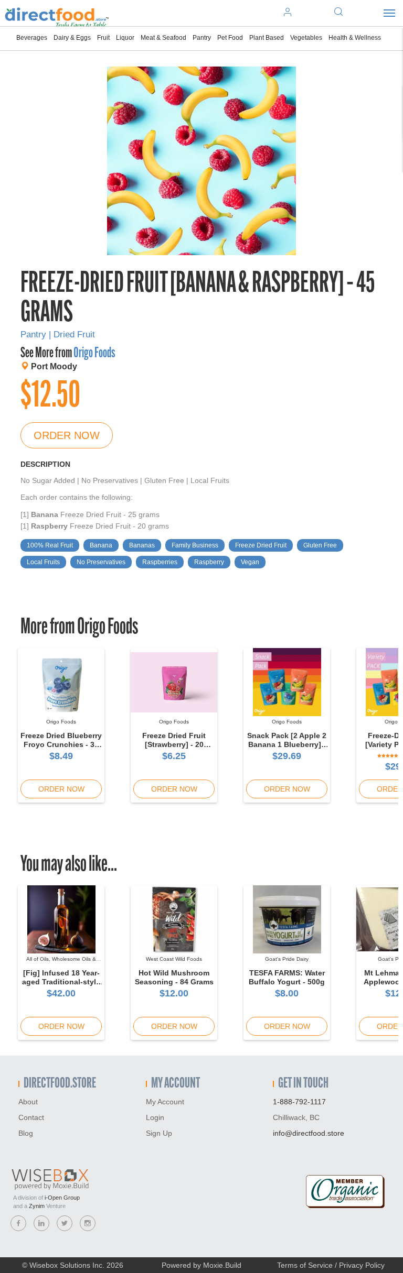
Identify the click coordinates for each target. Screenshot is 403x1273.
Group (62, 1197)
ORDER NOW (67, 435)
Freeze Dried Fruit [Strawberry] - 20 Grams (174, 744)
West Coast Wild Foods (174, 959)
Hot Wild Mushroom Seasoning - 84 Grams (174, 977)
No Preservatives (101, 562)
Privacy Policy (362, 1265)
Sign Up (159, 1133)
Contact (31, 1117)
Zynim (37, 1206)
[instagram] (88, 1223)
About (28, 1102)
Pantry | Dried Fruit (57, 334)
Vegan (250, 562)
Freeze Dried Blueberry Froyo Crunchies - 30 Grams (61, 744)
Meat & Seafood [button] (163, 37)
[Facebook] (18, 1223)
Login (155, 1117)
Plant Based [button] (266, 37)
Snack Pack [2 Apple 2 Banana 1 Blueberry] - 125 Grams (286, 744)
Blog (25, 1133)
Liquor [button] (125, 37)
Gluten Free (320, 545)
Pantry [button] (202, 37)
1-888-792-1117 (299, 1102)
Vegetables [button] (306, 37)
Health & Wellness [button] (354, 37)
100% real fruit (50, 545)
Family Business (195, 545)
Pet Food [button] (230, 37)
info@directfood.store (308, 1133)
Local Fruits (43, 562)
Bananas (142, 545)
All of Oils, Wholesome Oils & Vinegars (61, 962)
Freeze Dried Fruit (261, 545)
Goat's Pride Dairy (287, 959)
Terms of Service (305, 1265)
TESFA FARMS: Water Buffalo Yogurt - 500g (287, 977)
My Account (165, 1102)
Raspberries (159, 562)
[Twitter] (64, 1223)
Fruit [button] (103, 37)
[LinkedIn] (41, 1223)
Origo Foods (94, 353)
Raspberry (209, 562)
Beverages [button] (31, 37)
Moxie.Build (222, 1265)
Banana (101, 545)
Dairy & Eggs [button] (72, 37)
